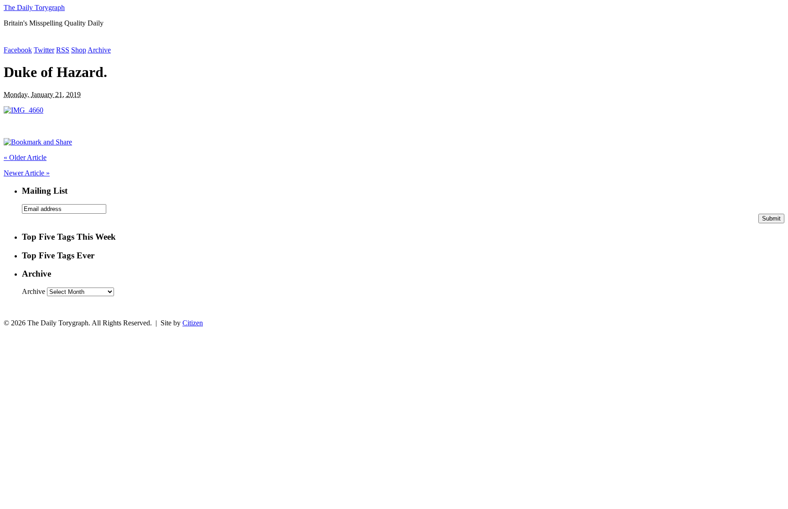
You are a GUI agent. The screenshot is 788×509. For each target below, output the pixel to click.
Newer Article (27, 173)
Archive (99, 50)
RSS (62, 50)
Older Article (25, 157)
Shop (78, 50)
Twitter (44, 50)
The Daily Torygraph (34, 7)
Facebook (18, 50)
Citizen (192, 323)
